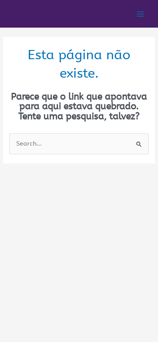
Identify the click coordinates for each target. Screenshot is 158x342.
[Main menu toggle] (141, 14)
